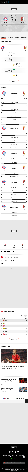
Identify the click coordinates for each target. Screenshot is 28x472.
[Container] (5, 20)
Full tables (14, 339)
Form (22, 315)
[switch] (25, 316)
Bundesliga (14, 15)
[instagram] (15, 452)
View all (14, 81)
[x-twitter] (12, 452)
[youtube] (18, 452)
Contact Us (5, 455)
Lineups (17, 37)
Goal (7, 468)
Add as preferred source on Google (14, 463)
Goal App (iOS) (14, 456)
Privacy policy (18, 455)
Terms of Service (11, 455)
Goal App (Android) (6, 456)
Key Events (10, 37)
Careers (23, 455)
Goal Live (19, 456)
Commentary (24, 37)
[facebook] (10, 452)
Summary (3, 37)
